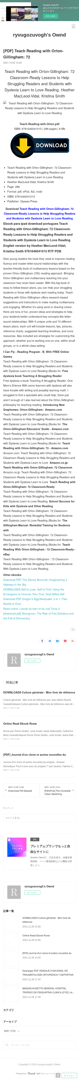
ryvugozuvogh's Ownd (39, 35)
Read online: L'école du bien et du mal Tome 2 (31, 609)
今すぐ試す (50, 16)
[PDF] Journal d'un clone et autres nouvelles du (34, 754)
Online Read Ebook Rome (20, 723)
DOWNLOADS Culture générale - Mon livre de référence (39, 692)
